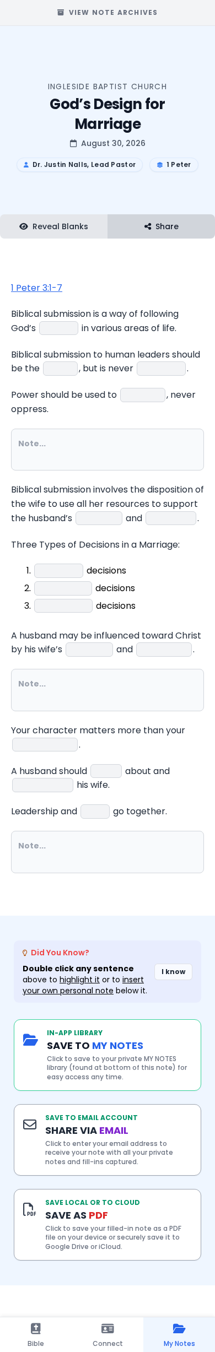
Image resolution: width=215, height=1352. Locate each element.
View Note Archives (113, 12)
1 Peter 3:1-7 (36, 288)
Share (167, 226)
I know (173, 971)
